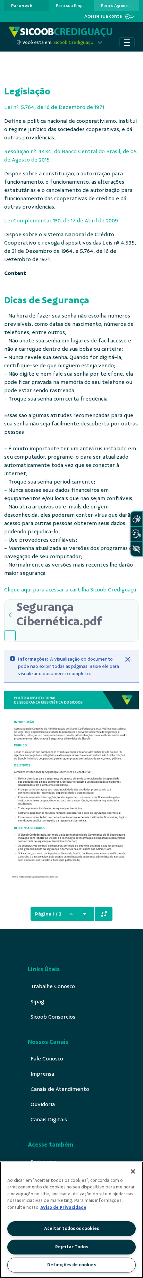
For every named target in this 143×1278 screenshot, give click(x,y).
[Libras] (136, 519)
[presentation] (26, 5)
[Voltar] (10, 615)
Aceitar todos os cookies (71, 1228)
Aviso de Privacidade (63, 1207)
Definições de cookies (71, 1264)
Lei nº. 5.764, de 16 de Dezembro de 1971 (54, 107)
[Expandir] (104, 914)
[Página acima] (71, 914)
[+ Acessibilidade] (136, 549)
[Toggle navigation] (127, 42)
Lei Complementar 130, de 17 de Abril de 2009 (61, 221)
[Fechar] (127, 659)
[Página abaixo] (85, 914)
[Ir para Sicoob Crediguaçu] (60, 31)
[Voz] (136, 534)
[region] (71, 1219)
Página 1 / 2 (48, 914)
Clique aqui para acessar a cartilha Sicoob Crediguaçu (70, 590)
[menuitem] (21, 5)
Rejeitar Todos (71, 1246)
